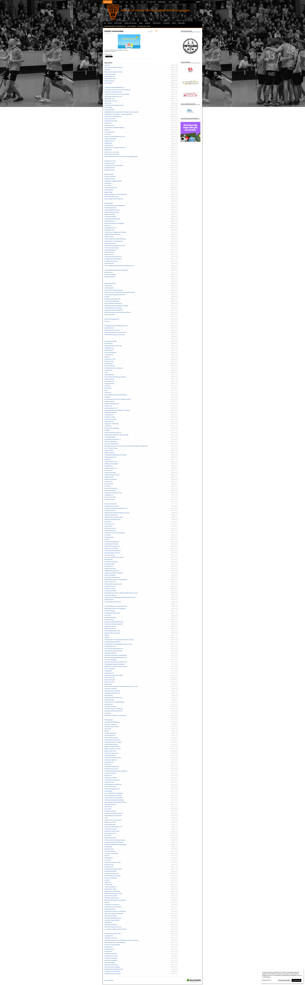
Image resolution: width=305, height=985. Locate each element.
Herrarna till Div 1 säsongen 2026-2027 (113, 92)
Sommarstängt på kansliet (110, 341)
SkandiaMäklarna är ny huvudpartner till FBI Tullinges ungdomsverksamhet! (121, 112)
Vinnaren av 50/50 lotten (109, 176)
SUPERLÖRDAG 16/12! (109, 252)
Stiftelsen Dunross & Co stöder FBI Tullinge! (114, 702)
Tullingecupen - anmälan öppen (111, 423)
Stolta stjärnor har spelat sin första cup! (113, 813)
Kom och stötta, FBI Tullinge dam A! (112, 550)
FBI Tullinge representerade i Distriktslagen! (114, 800)
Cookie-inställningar (108, 980)
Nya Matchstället (108, 846)
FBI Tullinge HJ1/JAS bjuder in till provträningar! (115, 715)
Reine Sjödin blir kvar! (109, 381)
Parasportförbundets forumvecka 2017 (113, 697)
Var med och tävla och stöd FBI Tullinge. (113, 797)
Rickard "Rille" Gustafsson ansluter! (112, 862)
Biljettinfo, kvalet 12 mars (110, 751)
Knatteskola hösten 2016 (110, 822)
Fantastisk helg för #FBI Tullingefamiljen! (113, 969)
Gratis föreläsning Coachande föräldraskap (114, 127)
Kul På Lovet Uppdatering (110, 352)
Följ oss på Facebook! (109, 555)
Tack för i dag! (107, 728)
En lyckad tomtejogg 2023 (110, 250)
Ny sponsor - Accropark (109, 588)
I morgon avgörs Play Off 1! (110, 886)
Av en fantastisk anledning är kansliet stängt (114, 334)
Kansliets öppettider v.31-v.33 (111, 408)
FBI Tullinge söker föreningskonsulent (113, 584)
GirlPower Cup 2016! (109, 866)
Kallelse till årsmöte (108, 350)
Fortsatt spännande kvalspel (110, 744)
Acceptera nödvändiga (284, 980)
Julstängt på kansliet (109, 383)
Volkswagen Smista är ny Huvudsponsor (113, 708)
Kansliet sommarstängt (113, 31)
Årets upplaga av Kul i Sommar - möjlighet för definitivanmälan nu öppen (120, 593)
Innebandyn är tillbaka (109, 401)
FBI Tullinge (108, 2)
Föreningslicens (108, 670)
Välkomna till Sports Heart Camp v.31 (112, 432)
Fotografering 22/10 (109, 673)
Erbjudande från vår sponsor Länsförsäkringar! (115, 911)
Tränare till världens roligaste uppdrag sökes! (114, 294)
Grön (142, 2)
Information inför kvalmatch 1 (111, 895)
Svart (120, 2)
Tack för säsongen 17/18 (110, 581)
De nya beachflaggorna (109, 962)
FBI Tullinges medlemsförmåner (111, 898)
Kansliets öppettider (109, 287)
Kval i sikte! (107, 902)
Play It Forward (107, 103)
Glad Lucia (106, 321)
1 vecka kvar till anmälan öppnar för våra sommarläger (116, 94)
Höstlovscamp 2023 (109, 263)
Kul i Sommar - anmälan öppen (111, 853)
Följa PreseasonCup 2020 (110, 457)
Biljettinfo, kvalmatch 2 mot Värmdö (112, 748)
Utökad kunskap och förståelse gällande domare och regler (118, 644)
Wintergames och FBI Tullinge (111, 548)
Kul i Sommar (107, 486)
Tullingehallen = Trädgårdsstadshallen (113, 181)
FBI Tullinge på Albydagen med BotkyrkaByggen (115, 844)
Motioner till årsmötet (109, 80)
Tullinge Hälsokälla (108, 190)
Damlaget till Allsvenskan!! (110, 617)
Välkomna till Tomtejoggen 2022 (111, 319)
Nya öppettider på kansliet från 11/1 (112, 439)
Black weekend (107, 388)
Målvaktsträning (108, 684)
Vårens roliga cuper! (109, 762)
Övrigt (170, 2)
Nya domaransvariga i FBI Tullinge (112, 690)
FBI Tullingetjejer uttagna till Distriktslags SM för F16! (116, 325)
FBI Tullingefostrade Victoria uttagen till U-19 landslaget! (117, 410)
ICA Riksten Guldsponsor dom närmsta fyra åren (115, 194)
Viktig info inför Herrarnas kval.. (111, 753)
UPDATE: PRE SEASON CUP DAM (111, 475)
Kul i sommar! (107, 535)
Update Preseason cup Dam (110, 461)
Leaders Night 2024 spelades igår (112, 218)
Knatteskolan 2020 (108, 450)
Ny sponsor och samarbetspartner (112, 944)
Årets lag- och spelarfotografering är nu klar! (114, 136)
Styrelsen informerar (109, 254)
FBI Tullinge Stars (108, 370)
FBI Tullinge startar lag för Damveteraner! (113, 368)
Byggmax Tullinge (108, 192)
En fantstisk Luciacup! (109, 499)
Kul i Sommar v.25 (108, 470)
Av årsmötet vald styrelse (110, 74)
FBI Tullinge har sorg (109, 348)
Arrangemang (161, 2)
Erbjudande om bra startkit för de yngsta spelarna (115, 666)
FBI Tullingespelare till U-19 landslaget (113, 308)
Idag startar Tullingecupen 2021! (111, 403)
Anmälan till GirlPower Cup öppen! (112, 633)
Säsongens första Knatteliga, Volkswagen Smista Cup (116, 512)
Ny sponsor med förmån (110, 851)
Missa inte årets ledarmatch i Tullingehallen (114, 223)
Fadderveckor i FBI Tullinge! (110, 777)
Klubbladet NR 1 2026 (109, 98)
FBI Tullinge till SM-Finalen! (110, 871)
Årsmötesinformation (109, 230)
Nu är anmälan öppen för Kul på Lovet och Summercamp (117, 89)
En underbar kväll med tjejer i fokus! (112, 933)
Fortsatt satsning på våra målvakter (112, 642)
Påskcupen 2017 (108, 775)
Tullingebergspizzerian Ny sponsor (112, 234)
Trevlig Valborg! (108, 285)
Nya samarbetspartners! (109, 824)
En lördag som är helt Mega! (110, 958)
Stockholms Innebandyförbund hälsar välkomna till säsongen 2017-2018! (121, 686)
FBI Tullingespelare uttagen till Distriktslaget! (114, 664)
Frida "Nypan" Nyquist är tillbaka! (111, 920)
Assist (105, 390)
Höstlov (106, 817)
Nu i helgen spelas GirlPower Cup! (112, 613)
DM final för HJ (107, 764)
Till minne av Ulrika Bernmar (110, 441)
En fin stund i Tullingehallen (110, 659)
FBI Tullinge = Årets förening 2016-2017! (113, 711)
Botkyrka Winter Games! (109, 909)
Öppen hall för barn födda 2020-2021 (112, 116)
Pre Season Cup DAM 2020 (110, 479)
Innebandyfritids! (108, 791)
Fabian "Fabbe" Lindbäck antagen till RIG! (113, 913)
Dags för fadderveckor (109, 668)
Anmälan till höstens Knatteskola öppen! (113, 517)
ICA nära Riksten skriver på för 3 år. (112, 739)
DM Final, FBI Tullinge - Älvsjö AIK (112, 552)
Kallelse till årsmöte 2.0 (109, 221)
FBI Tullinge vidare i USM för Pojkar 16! (113, 259)
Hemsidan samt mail (109, 125)
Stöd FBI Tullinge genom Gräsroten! (112, 875)
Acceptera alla (296, 980)
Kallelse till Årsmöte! (109, 599)
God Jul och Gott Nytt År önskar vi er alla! (113, 557)
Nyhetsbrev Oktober (109, 174)
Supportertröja (107, 183)
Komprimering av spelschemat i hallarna (113, 675)
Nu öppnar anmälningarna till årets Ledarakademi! (115, 771)
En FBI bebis (107, 225)
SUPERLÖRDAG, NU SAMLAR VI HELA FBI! (114, 105)
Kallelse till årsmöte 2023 (110, 283)
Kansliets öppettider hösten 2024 (112, 210)
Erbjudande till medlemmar (110, 653)
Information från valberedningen (111, 301)
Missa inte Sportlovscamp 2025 (111, 154)
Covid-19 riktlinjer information (111, 448)
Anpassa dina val (266, 980)
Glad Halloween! (108, 951)
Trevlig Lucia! (107, 385)
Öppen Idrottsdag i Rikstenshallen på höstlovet (115, 802)
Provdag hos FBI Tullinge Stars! (111, 873)
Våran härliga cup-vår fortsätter (111, 726)
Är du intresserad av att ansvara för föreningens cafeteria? (117, 399)
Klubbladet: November (109, 169)
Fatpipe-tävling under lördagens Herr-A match (114, 245)
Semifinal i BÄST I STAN (109, 359)
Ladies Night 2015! (108, 935)
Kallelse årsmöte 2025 (109, 141)
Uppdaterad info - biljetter (110, 889)
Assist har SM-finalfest (109, 610)
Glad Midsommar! (108, 466)
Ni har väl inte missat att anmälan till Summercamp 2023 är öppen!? (119, 292)
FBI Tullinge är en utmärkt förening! (112, 971)
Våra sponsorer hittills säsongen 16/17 (113, 826)
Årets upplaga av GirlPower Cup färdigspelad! (114, 608)
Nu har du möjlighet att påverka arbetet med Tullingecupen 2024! (119, 265)
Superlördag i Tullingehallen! (110, 960)
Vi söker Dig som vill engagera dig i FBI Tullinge (115, 232)
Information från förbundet (110, 503)
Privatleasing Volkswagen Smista (112, 788)
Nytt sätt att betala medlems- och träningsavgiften (115, 579)
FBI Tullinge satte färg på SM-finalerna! (113, 869)
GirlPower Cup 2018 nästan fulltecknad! (113, 624)
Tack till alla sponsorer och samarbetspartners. (115, 942)
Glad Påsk (106, 539)
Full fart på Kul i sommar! (110, 528)
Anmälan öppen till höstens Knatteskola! (113, 572)
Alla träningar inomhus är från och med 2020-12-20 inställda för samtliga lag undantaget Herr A (126, 446)
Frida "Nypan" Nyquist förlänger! (111, 247)
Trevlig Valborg (107, 426)
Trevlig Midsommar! (109, 414)
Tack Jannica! (107, 134)
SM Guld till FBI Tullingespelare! (111, 766)
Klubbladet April (108, 143)
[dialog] (282, 976)
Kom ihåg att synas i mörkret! (111, 261)
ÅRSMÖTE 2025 (108, 149)
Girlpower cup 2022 (108, 361)
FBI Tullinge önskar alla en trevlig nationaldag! (114, 840)
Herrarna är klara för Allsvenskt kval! (112, 757)
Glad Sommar (107, 69)
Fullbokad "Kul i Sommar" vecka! (111, 831)
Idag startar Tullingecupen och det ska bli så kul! (115, 332)
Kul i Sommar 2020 (108, 483)
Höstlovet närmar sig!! (109, 677)
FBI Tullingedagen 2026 (109, 76)
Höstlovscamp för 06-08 (110, 568)
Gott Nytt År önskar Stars (110, 646)
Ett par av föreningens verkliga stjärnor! (113, 303)
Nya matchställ (107, 809)
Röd (132, 2)
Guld (115, 2)
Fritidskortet (107, 65)
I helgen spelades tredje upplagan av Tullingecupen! (116, 270)
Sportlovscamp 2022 (109, 374)
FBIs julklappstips (108, 559)
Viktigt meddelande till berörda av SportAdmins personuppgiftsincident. (121, 156)
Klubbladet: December (109, 163)
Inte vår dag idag (108, 884)
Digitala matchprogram (109, 679)
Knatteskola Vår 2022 (109, 379)
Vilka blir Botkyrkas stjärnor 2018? (112, 630)
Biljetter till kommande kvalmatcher (112, 891)
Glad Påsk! (106, 296)
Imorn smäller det (108, 83)
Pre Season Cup (108, 406)
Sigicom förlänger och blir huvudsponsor (113, 198)
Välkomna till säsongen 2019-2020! (112, 519)
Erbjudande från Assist (109, 167)
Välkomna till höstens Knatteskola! (112, 967)
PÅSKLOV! (106, 731)
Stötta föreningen (108, 107)
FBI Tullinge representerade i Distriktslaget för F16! (115, 508)
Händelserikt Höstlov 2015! (110, 953)
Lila (126, 2)
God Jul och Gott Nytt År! (110, 497)
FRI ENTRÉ (106, 635)
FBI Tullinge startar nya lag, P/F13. (112, 546)
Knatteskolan (107, 397)
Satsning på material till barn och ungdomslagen (115, 655)
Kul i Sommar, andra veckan (110, 829)
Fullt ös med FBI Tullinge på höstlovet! (113, 795)
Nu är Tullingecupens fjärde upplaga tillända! (114, 205)
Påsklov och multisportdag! (110, 878)
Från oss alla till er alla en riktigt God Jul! (113, 648)
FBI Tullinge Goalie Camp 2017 (111, 768)
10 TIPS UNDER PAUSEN (109, 437)
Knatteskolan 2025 (108, 145)
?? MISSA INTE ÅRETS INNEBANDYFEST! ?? (114, 87)
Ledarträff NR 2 (107, 123)
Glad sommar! (107, 459)
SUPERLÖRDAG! (108, 806)
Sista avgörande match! (109, 735)
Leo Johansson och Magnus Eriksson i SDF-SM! (115, 929)
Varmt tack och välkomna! (110, 724)
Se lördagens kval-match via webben (112, 742)
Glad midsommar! (108, 272)
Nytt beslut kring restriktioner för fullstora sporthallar (116, 434)
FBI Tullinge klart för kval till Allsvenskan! (113, 241)
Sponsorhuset (107, 185)
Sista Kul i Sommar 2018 (109, 586)
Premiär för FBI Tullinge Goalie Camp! (112, 927)
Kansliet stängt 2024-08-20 (110, 207)
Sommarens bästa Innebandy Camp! (112, 601)
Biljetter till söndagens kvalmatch (112, 746)
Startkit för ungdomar (109, 452)
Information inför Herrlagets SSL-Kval (112, 492)
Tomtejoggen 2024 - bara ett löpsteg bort (113, 165)
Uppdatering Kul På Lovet (110, 227)
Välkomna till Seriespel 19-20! (111, 515)
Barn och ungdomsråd (109, 365)
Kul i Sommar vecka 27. (109, 524)
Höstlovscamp (107, 392)
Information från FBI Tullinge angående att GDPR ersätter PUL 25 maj (119, 597)
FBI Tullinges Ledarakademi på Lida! (112, 918)
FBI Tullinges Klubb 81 (109, 949)
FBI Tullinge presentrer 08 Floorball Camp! (113, 842)
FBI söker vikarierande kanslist (111, 196)
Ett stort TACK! (107, 615)
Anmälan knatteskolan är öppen (111, 212)
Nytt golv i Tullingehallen (109, 575)
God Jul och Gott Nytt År (110, 118)
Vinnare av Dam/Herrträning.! (110, 488)
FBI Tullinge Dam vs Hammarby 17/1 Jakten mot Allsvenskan (118, 114)
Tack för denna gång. (109, 699)
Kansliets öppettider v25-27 (110, 468)
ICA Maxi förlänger (108, 203)
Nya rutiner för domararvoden (111, 561)
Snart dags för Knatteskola (110, 688)
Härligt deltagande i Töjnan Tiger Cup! (113, 815)
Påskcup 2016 (107, 882)
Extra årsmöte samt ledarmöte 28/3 (112, 299)
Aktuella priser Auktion (109, 178)
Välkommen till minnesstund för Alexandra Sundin (115, 662)
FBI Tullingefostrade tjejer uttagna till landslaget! (115, 454)
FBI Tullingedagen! (108, 719)
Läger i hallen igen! (108, 695)
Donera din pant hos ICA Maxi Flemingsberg (114, 532)
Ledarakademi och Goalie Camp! (111, 904)
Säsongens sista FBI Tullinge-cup (112, 722)
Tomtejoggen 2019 (108, 495)
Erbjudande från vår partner (110, 100)
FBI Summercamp (108, 481)
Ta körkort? (107, 855)
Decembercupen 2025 (109, 132)
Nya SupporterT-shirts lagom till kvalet (113, 893)
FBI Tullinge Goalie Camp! (110, 755)
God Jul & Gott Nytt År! (109, 314)
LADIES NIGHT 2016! (109, 782)
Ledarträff (106, 637)
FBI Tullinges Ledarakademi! (110, 924)
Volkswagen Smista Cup (110, 804)
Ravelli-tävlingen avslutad (110, 490)
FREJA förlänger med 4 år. (110, 833)
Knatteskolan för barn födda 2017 (112, 330)
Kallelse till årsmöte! (109, 477)
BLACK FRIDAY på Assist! (110, 786)
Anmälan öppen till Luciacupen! (111, 506)
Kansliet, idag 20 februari (110, 243)
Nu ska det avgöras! (109, 619)
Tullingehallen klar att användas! (111, 570)
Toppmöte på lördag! (109, 109)
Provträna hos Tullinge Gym (110, 760)
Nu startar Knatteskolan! (109, 510)
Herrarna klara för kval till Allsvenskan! (113, 906)
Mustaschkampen (108, 947)
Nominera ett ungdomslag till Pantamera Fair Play (115, 657)
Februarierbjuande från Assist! (111, 544)
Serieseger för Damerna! (110, 626)
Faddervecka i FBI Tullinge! (110, 915)
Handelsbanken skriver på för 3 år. (112, 693)
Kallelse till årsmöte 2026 (110, 78)
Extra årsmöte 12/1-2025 (110, 161)
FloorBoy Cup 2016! (108, 864)
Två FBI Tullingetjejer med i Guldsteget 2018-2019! (115, 606)
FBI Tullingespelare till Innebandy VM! (112, 784)
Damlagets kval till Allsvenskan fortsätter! (113, 621)
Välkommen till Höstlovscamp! (111, 964)
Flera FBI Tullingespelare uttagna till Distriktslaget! (115, 394)
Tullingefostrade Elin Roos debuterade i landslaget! (116, 305)
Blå (137, 2)
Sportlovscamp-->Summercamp (111, 152)
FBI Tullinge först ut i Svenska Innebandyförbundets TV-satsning (119, 639)
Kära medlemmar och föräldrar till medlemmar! (115, 147)
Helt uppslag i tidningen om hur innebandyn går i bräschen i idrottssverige (121, 940)
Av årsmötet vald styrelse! (110, 590)
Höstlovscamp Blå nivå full (110, 187)
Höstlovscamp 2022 (109, 328)
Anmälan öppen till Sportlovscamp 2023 (113, 310)
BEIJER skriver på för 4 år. (110, 628)
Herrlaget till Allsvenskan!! (110, 733)
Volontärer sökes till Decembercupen (112, 256)
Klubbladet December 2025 (110, 121)
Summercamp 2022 (108, 354)
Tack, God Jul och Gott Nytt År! (111, 443)
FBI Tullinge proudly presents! (111, 463)
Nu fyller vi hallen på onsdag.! (111, 737)
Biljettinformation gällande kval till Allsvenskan (115, 900)
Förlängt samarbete (108, 236)
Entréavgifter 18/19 (108, 566)
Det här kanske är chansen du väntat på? (113, 290)
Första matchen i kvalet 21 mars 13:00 (113, 96)
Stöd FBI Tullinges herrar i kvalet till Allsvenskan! (115, 239)
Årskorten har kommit (109, 682)
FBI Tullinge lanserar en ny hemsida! (112, 973)
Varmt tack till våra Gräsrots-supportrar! (113, 650)
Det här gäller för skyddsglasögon (112, 577)
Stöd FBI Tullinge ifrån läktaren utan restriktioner (115, 377)
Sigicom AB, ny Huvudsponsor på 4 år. (113, 820)
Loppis (106, 372)
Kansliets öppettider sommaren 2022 (112, 345)
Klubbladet (106, 129)
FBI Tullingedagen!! (108, 857)
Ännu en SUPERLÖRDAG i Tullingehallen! (113, 793)
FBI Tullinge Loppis (108, 363)
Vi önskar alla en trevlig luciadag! (111, 780)
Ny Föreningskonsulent (109, 564)
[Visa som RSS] (156, 31)
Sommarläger (107, 713)
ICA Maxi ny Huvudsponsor (110, 595)
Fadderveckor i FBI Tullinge (110, 938)
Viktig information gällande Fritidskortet (113, 67)
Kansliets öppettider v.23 (110, 276)
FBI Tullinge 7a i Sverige (109, 417)
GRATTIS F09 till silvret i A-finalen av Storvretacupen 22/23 (117, 312)
